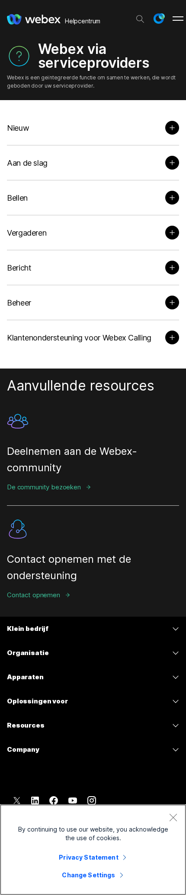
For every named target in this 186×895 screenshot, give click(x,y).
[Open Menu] (178, 18)
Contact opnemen (33, 595)
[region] (93, 849)
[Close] (173, 817)
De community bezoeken (44, 487)
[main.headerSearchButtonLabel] (140, 17)
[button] (159, 18)
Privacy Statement (88, 857)
